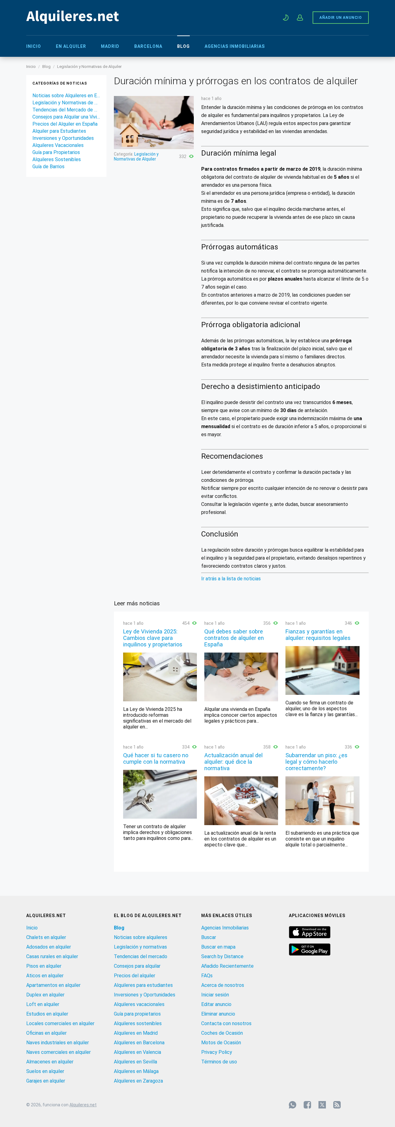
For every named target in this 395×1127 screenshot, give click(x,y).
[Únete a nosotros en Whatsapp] (292, 1104)
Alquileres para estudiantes (143, 985)
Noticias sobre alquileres (140, 937)
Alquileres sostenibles (138, 1023)
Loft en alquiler (42, 1004)
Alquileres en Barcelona (139, 1043)
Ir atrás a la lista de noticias (231, 579)
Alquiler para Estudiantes (59, 131)
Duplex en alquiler (45, 995)
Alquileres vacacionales (139, 1004)
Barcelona (148, 46)
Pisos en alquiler (43, 966)
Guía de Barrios (48, 166)
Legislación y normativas (140, 947)
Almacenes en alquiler (49, 1062)
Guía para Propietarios (56, 152)
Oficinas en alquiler (46, 1033)
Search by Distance (222, 956)
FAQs (207, 976)
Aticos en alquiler (45, 976)
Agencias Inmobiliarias (235, 46)
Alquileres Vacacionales (58, 145)
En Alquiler (71, 46)
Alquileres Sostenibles (56, 159)
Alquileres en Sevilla (135, 1062)
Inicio (33, 46)
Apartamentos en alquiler (53, 985)
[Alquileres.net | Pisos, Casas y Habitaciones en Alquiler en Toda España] (72, 22)
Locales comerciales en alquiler (60, 1023)
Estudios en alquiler (47, 1014)
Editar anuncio (216, 1004)
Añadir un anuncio (340, 17)
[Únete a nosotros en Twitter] (322, 1104)
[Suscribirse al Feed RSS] (337, 1104)
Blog (183, 46)
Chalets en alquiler (46, 937)
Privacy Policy (216, 1052)
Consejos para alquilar (137, 966)
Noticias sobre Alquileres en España (66, 95)
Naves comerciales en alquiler (58, 1052)
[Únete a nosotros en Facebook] (307, 1104)
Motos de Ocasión (221, 1043)
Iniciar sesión (215, 995)
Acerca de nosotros (222, 985)
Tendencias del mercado (140, 956)
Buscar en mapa (218, 947)
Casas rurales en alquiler (52, 956)
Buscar (208, 937)
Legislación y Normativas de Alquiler (89, 66)
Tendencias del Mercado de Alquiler (66, 110)
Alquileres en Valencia (137, 1052)
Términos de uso (219, 1062)
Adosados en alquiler (48, 947)
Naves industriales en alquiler (57, 1043)
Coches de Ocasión (222, 1033)
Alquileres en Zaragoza (138, 1081)
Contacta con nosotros (226, 1023)
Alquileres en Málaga (136, 1071)
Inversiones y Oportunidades (63, 138)
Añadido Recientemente (227, 966)
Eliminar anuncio (218, 1014)
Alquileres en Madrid (136, 1033)
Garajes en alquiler (45, 1081)
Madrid (110, 46)
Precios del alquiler (134, 976)
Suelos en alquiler (45, 1071)
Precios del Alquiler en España (65, 124)
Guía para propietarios (137, 1014)
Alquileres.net (83, 1104)
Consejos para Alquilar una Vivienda (66, 117)
